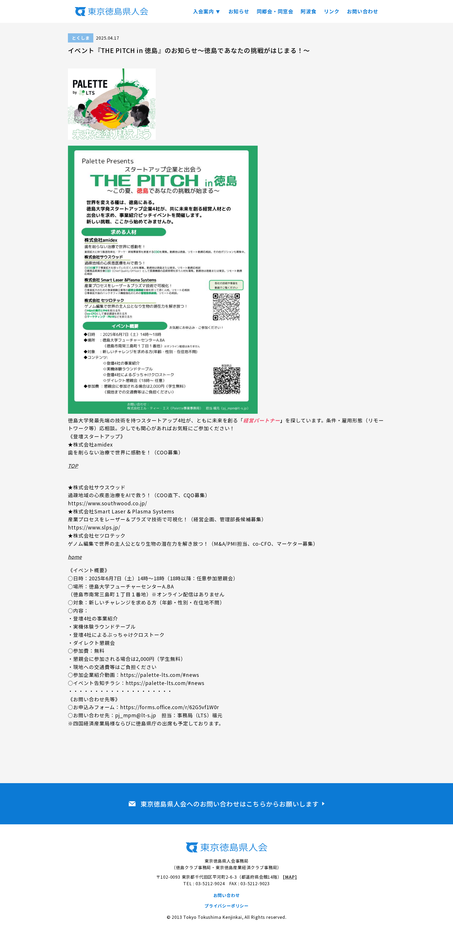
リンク (331, 11)
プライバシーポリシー (226, 906)
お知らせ (238, 11)
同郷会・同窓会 (275, 11)
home (75, 556)
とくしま (80, 38)
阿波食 (308, 11)
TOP (73, 465)
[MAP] (290, 877)
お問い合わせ (362, 11)
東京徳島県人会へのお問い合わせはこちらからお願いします (230, 803)
